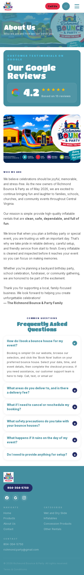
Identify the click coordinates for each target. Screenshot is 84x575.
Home (7, 513)
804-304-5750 (18, 487)
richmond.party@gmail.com (21, 549)
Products (9, 518)
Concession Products (58, 523)
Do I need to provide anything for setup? (41, 454)
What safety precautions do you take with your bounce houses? (41, 423)
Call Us (52, 6)
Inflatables (50, 518)
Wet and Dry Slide (55, 513)
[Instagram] (24, 497)
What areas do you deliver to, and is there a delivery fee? (41, 390)
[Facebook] (6, 497)
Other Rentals (52, 529)
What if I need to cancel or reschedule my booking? (41, 407)
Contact (8, 529)
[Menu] (77, 6)
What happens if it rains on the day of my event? (41, 440)
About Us (9, 523)
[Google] (15, 497)
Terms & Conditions (15, 569)
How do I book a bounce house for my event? (42, 343)
